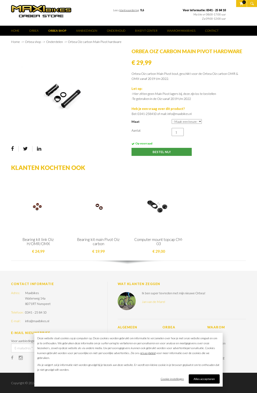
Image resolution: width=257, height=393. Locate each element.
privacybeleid (148, 353)
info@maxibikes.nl (37, 321)
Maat (136, 121)
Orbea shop (57, 30)
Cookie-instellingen (172, 379)
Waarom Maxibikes (181, 30)
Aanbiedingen (86, 30)
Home (15, 30)
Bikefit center (146, 30)
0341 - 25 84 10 (36, 312)
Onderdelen (54, 42)
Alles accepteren (204, 379)
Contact (212, 30)
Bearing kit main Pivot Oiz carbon (98, 241)
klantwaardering (129, 10)
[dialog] (128, 360)
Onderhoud (116, 30)
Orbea (34, 30)
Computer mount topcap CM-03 (158, 241)
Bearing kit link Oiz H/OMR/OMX (38, 241)
